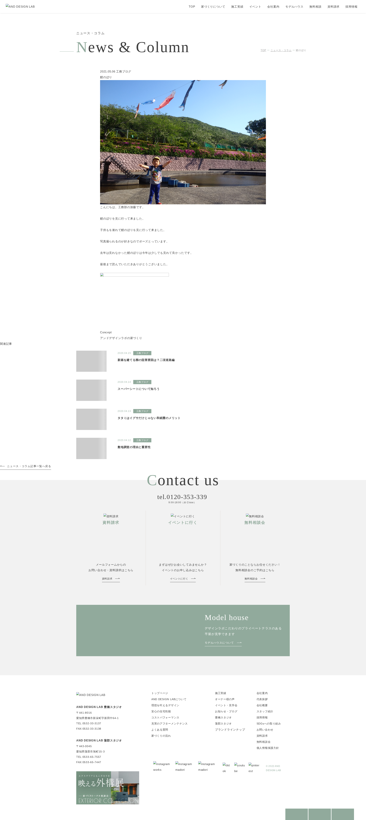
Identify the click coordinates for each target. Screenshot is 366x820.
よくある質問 (159, 729)
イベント (255, 6)
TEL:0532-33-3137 (88, 723)
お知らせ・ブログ (226, 711)
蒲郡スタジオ (223, 723)
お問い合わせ (265, 729)
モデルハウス (294, 6)
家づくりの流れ (161, 735)
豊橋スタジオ (223, 717)
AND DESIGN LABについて (169, 699)
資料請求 (333, 6)
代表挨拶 (262, 699)
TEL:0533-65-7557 (88, 756)
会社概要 (262, 705)
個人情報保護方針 (268, 747)
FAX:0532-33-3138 (88, 728)
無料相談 (315, 6)
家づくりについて (213, 6)
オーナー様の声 (225, 699)
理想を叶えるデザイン (165, 705)
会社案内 (273, 6)
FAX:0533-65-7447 (88, 762)
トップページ (159, 693)
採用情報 (351, 6)
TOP (192, 6)
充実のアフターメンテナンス (169, 723)
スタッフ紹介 (265, 711)
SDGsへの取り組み (269, 723)
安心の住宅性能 (161, 711)
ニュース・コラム (280, 50)
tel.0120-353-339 (182, 496)
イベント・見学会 (226, 705)
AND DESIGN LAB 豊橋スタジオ (99, 707)
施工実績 (237, 6)
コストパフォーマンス (165, 717)
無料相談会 (264, 741)
